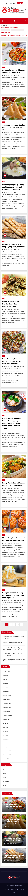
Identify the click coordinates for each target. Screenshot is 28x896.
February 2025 (7, 743)
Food (4, 67)
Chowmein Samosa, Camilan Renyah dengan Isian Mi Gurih (13, 127)
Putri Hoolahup (19, 132)
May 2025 (5, 731)
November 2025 (7, 707)
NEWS (16, 889)
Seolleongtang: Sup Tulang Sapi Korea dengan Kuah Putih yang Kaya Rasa (13, 187)
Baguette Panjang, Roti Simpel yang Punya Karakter (14, 858)
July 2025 (5, 723)
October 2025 (6, 711)
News (4, 777)
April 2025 (5, 735)
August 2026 (6, 671)
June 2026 (5, 679)
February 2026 (7, 695)
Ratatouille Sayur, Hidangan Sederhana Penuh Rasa (13, 806)
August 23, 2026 (8, 75)
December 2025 (7, 703)
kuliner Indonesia (5, 27)
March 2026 (6, 691)
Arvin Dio (17, 309)
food (9, 32)
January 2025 (6, 747)
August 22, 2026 (8, 249)
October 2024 (6, 759)
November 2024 (7, 755)
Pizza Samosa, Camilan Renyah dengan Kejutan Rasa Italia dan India (12, 361)
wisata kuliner (14, 30)
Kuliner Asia (4, 32)
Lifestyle (5, 773)
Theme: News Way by (11, 885)
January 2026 (6, 699)
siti (16, 192)
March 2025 (6, 739)
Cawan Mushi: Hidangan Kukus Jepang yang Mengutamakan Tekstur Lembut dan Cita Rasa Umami (12, 423)
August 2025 (6, 719)
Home (5, 889)
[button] (25, 21)
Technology (6, 781)
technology (21, 30)
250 (18, 624)
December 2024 (7, 751)
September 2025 (7, 715)
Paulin (17, 75)
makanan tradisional (5, 30)
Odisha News (19, 885)
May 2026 (5, 683)
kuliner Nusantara (14, 27)
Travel (4, 785)
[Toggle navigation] (14, 21)
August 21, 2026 (8, 488)
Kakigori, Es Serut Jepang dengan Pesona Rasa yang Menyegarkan (13, 595)
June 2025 (5, 727)
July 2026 (5, 675)
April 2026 (5, 687)
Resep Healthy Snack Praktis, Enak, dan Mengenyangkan (10, 303)
